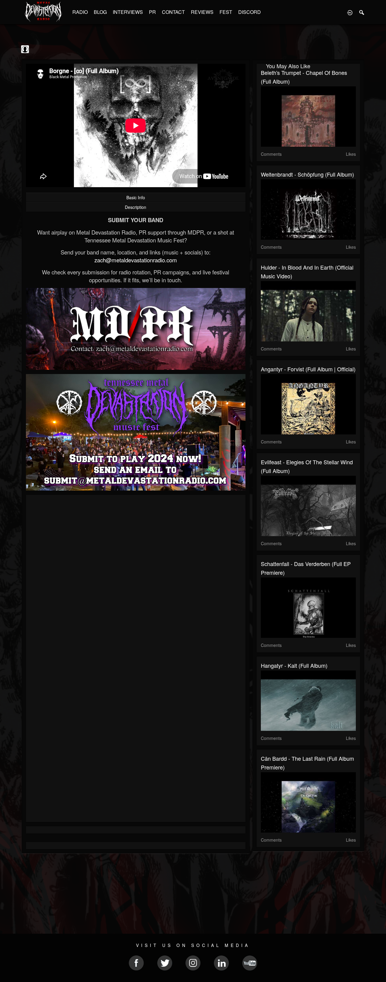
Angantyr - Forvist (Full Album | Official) (308, 369)
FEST (226, 11)
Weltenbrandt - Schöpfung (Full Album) (307, 174)
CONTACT (173, 11)
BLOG (100, 11)
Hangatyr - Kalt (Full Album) (294, 665)
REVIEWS (202, 11)
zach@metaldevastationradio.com (135, 260)
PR (152, 11)
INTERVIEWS (128, 11)
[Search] (362, 12)
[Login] (350, 12)
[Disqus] (136, 579)
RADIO (80, 11)
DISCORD (249, 11)
